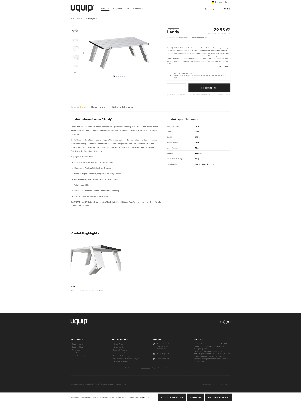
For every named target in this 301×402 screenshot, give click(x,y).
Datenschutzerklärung (121, 362)
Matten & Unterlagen (79, 356)
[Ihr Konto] (214, 9)
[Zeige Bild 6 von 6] (124, 76)
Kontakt (216, 384)
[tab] (78, 107)
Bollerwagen (76, 350)
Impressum (207, 384)
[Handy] (119, 53)
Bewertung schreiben (201, 95)
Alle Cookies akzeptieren (218, 397)
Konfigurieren (195, 397)
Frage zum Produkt (177, 95)
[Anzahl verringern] (170, 87)
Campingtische (77, 344)
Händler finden (118, 344)
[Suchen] (206, 9)
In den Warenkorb (209, 88)
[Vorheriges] (83, 53)
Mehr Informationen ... (143, 397)
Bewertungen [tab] (98, 106)
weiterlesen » (224, 66)
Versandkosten (145, 368)
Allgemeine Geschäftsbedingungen (126, 359)
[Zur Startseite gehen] (82, 8)
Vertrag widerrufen (120, 353)
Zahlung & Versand (120, 350)
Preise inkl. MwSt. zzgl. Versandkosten (218, 33)
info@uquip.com (163, 354)
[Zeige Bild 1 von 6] (114, 76)
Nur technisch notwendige (172, 397)
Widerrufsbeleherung (121, 356)
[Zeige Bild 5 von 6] (122, 76)
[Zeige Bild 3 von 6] (118, 76)
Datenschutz (225, 384)
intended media (120, 384)
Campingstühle (77, 347)
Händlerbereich (119, 347)
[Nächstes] (155, 53)
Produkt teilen (224, 95)
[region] (113, 53)
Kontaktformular (163, 359)
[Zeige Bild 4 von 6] (120, 76)
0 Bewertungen (183, 37)
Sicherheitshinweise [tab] (123, 106)
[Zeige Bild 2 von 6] (116, 76)
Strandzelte (76, 353)
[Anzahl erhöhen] (182, 87)
